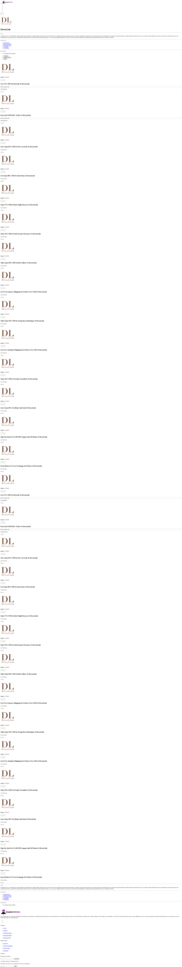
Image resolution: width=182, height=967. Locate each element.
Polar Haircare (6, 42)
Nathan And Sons (7, 44)
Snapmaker (5, 46)
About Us (5, 943)
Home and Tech (7, 10)
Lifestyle (5, 6)
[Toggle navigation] (1, 3)
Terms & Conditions (8, 945)
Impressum (5, 950)
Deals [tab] (5, 59)
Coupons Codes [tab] (7, 57)
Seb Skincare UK (7, 45)
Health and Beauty (7, 9)
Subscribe (17, 958)
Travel (4, 5)
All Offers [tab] (6, 56)
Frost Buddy (6, 48)
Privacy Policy (6, 948)
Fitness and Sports (7, 8)
